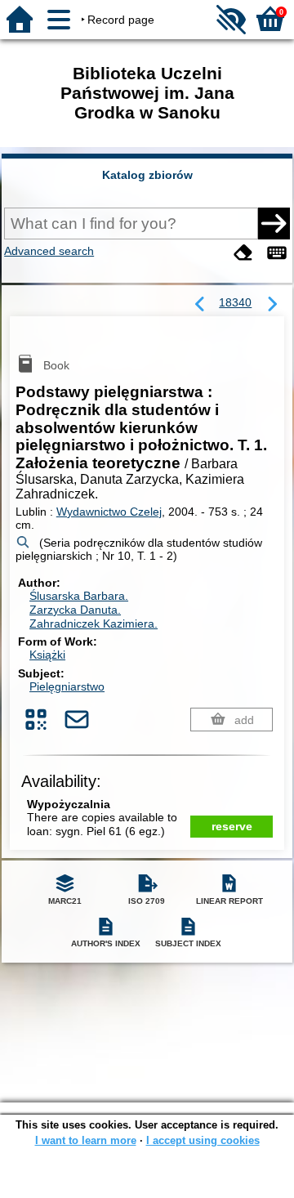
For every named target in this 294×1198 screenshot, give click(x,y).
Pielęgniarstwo (67, 686)
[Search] (273, 223)
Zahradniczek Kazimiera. (93, 623)
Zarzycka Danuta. (75, 609)
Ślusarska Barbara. (78, 595)
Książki (47, 654)
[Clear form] (243, 253)
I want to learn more (85, 1140)
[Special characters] (277, 253)
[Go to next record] (272, 304)
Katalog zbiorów (147, 174)
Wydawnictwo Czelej (109, 511)
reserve (232, 826)
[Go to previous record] (200, 304)
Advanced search (49, 250)
